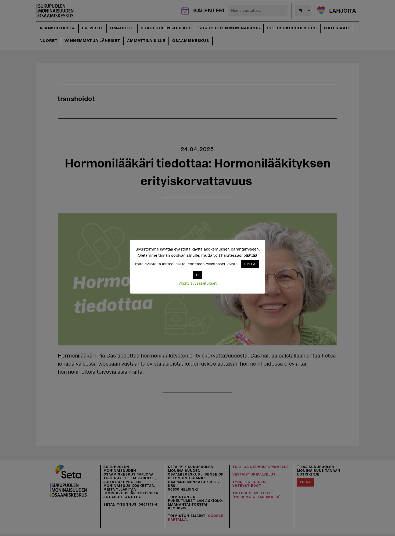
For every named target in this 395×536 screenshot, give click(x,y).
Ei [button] (197, 275)
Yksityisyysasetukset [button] (197, 283)
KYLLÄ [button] (250, 264)
